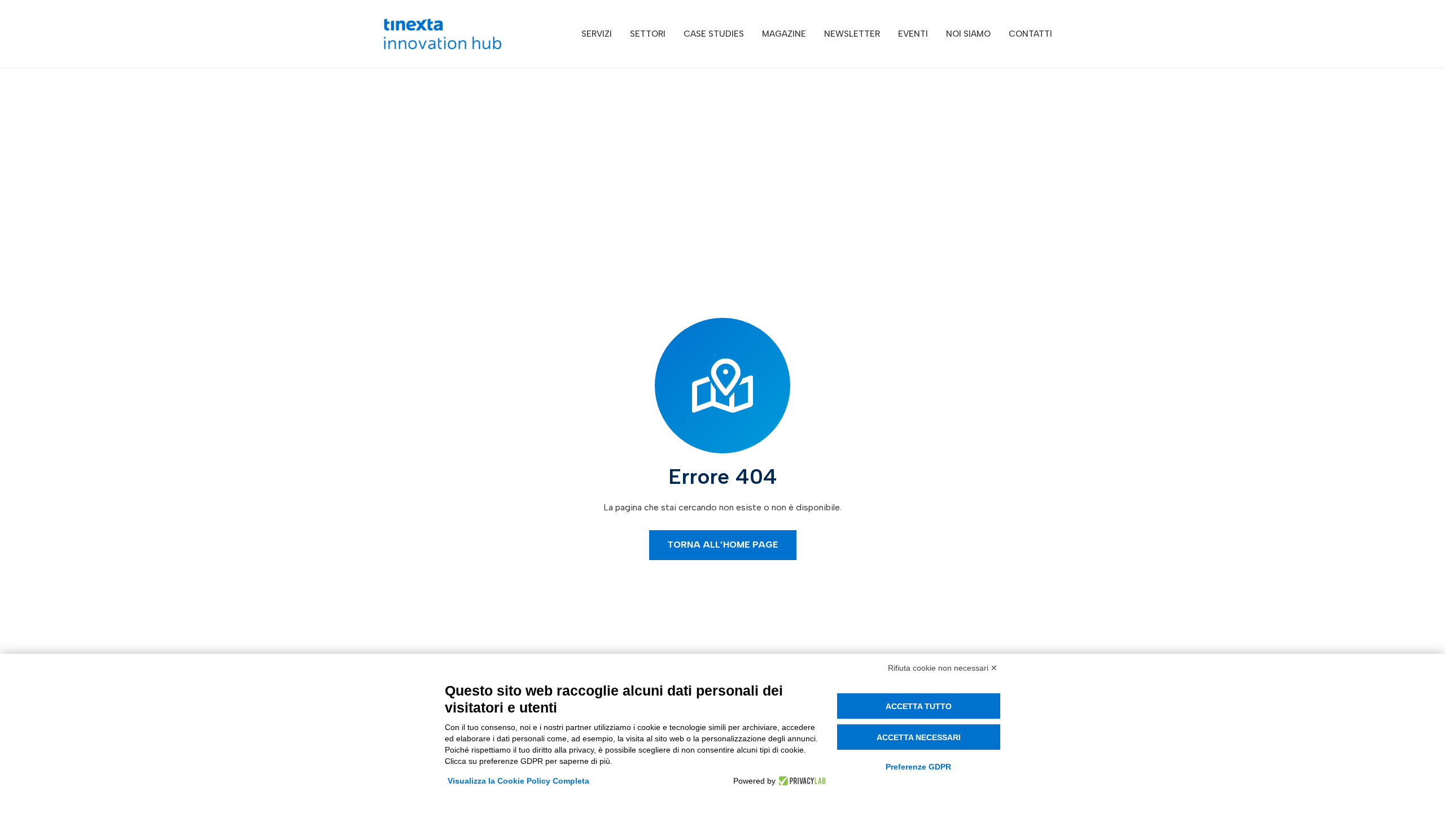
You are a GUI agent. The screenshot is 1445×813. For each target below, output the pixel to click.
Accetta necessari (919, 737)
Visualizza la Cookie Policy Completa (518, 780)
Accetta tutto (919, 706)
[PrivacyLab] (801, 780)
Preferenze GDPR (918, 766)
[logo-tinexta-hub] (442, 34)
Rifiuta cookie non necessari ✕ (942, 667)
